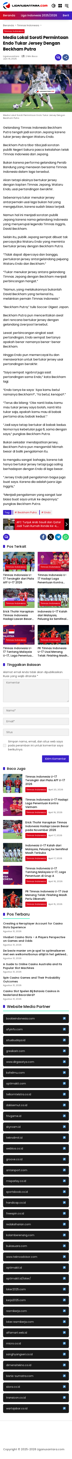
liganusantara (11, 56)
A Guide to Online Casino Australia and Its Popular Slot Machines (32, 966)
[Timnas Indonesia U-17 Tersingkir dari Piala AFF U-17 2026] (19, 561)
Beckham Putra (27, 512)
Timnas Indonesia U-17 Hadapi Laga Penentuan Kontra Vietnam (52, 579)
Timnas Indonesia (14, 31)
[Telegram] (58, 537)
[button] (53, 5)
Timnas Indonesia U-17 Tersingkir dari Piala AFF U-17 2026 (18, 578)
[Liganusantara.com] (25, 5)
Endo (47, 512)
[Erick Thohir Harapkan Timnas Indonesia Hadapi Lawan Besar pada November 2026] (19, 598)
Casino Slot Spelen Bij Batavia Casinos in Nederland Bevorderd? (31, 993)
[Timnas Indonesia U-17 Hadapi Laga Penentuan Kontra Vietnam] (53, 561)
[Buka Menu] (60, 5)
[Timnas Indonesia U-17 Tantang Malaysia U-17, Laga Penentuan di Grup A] (19, 635)
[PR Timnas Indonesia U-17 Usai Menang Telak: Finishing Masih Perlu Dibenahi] (53, 635)
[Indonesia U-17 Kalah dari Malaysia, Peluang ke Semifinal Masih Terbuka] (53, 598)
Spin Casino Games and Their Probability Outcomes (31, 979)
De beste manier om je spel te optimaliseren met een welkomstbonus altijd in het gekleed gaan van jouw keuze (34, 952)
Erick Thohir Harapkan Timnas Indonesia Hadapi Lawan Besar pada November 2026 (18, 615)
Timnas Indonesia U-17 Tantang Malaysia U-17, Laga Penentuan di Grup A (18, 652)
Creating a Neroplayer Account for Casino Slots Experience (33, 925)
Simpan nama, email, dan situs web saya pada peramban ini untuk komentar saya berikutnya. (35, 745)
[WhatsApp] (65, 537)
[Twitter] (50, 537)
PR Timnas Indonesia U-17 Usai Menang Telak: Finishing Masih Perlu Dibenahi (52, 652)
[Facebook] (43, 537)
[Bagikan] (65, 57)
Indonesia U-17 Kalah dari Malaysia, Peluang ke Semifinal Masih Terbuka (52, 615)
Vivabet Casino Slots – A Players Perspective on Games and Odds (34, 939)
